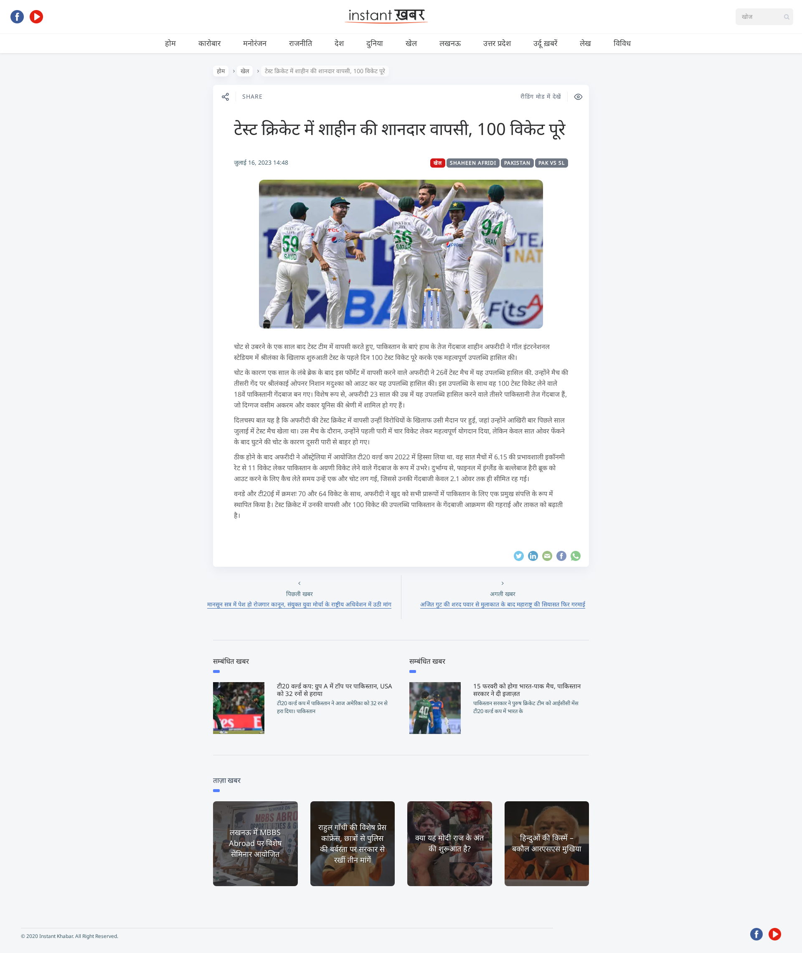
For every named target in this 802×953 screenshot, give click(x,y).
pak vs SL (551, 162)
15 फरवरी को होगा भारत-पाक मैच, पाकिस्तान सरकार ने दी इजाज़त (527, 690)
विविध (622, 43)
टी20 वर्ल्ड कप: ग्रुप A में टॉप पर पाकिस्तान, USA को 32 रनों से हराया (334, 690)
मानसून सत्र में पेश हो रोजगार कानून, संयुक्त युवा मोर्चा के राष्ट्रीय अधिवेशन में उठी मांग (299, 604)
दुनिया (374, 43)
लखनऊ (450, 43)
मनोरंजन (254, 43)
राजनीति (300, 43)
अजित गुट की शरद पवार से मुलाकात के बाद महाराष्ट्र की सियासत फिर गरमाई (502, 604)
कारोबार (209, 43)
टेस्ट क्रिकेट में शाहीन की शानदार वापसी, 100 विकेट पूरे (399, 128)
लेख (585, 43)
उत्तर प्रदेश (497, 43)
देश (339, 43)
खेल (411, 43)
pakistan (517, 162)
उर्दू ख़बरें (545, 43)
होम (170, 43)
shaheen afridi (473, 162)
